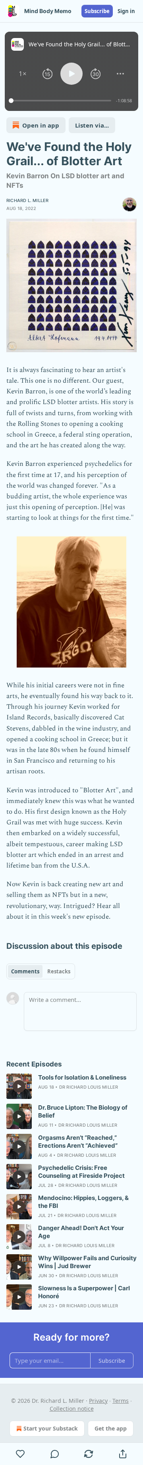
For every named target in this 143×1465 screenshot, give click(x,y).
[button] (23, 73)
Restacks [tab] (58, 971)
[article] (71, 1086)
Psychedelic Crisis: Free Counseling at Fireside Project (81, 1171)
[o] (19, 1086)
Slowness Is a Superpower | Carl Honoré (84, 1292)
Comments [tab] (25, 971)
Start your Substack (50, 1428)
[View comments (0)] (55, 1454)
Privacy (98, 1400)
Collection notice (72, 1408)
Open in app (40, 125)
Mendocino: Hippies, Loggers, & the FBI (83, 1201)
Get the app (111, 1428)
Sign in (126, 11)
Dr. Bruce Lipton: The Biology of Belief (83, 1111)
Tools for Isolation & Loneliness (82, 1077)
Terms (120, 1400)
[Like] (20, 1454)
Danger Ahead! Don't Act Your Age (81, 1232)
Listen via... (92, 125)
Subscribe (97, 11)
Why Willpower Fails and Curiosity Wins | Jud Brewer (87, 1262)
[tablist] (40, 971)
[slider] (61, 101)
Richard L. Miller (27, 200)
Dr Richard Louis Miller (88, 1087)
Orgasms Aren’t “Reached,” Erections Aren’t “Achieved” (78, 1141)
